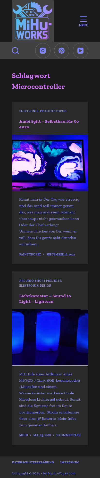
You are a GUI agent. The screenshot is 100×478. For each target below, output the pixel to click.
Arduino (26, 280)
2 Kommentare (68, 435)
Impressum (69, 462)
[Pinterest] (61, 50)
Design (45, 285)
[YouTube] (80, 50)
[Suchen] (15, 50)
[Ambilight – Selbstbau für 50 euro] (50, 163)
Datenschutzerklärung (33, 462)
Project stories (53, 111)
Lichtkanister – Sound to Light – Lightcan (45, 298)
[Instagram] (42, 50)
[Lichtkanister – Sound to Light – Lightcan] (50, 337)
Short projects (48, 280)
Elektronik (29, 111)
